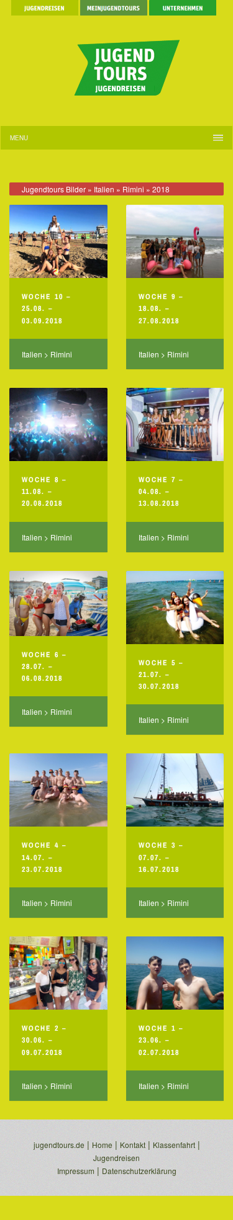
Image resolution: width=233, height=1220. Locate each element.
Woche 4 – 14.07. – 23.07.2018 (44, 857)
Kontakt (132, 1144)
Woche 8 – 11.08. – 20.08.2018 (44, 491)
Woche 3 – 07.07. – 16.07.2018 (161, 857)
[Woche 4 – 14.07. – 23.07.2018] (58, 790)
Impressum (75, 1170)
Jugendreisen (116, 1157)
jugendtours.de (59, 1144)
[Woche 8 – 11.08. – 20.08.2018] (58, 424)
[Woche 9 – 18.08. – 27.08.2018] (175, 241)
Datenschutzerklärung (139, 1170)
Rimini (133, 189)
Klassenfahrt (174, 1144)
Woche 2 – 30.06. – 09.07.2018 (44, 1040)
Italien (104, 189)
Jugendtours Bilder (54, 189)
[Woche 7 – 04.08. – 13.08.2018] (175, 424)
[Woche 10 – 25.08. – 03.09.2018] (58, 241)
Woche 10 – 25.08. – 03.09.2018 (46, 308)
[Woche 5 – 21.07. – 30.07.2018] (175, 607)
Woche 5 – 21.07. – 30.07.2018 (161, 674)
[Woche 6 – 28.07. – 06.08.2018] (58, 603)
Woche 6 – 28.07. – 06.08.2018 (44, 666)
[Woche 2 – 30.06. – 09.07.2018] (58, 973)
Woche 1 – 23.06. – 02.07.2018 (161, 1040)
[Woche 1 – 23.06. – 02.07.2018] (175, 973)
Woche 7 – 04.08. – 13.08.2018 (161, 491)
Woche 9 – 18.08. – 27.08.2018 (161, 308)
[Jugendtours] (117, 61)
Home (102, 1144)
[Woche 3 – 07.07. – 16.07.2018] (175, 790)
